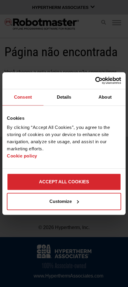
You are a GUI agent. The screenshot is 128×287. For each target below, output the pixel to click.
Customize (60, 201)
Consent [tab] (23, 97)
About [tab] (105, 97)
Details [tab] (64, 97)
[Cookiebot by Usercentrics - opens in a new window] (95, 80)
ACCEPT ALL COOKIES (64, 181)
